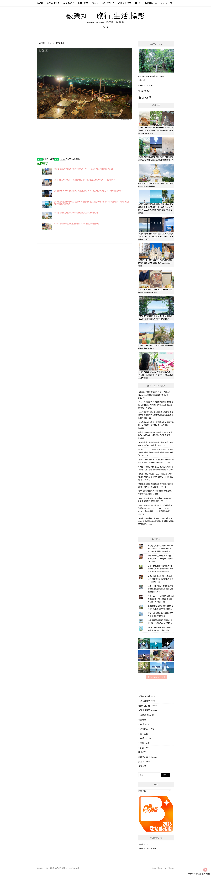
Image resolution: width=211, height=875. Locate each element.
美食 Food (68, 3)
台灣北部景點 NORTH (148, 710)
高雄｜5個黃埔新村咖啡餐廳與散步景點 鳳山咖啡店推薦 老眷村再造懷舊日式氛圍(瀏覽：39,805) (155, 435)
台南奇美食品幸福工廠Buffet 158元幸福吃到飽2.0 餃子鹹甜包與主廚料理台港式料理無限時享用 (160, 548)
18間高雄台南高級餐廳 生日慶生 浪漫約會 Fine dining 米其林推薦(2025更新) (160, 558)
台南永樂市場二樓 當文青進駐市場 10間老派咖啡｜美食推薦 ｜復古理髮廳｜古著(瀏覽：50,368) (156, 425)
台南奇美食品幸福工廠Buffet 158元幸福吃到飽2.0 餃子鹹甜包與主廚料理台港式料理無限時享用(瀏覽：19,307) (156, 521)
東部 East (144, 747)
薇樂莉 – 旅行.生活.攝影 (105, 16)
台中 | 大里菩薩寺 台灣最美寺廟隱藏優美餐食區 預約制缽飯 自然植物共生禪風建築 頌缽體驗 (160, 569)
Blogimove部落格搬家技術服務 (199, 874)
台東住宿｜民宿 (147, 729)
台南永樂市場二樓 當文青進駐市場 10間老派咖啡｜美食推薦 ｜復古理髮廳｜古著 (160, 579)
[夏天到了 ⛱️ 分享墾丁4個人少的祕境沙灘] (168, 667)
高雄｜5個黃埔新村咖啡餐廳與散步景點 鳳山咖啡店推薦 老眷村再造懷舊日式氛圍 (160, 589)
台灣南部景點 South (147, 696)
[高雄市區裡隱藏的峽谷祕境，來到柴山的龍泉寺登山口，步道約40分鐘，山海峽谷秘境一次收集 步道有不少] (144, 667)
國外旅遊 (142, 752)
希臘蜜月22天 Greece (147, 757)
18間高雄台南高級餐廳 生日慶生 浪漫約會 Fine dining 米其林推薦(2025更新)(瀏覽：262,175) (154, 395)
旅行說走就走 (53, 3)
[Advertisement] (84, 141)
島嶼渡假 (149, 3)
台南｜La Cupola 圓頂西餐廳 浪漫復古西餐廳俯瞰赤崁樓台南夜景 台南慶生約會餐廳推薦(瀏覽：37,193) (156, 452)
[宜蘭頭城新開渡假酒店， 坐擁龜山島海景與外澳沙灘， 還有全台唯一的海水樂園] (156, 643)
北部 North (145, 743)
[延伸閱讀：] (84, 83)
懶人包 (95, 3)
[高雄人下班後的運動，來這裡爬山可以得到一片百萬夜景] (168, 643)
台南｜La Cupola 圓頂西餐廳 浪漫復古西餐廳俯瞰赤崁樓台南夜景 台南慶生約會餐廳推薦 (161, 599)
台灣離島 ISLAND (146, 715)
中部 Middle (145, 738)
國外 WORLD (108, 3)
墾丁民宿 (144, 733)
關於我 (40, 3)
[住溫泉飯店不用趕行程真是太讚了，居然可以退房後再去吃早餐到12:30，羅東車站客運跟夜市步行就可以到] (144, 655)
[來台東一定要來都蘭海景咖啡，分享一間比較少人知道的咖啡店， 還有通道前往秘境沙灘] (156, 667)
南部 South (145, 724)
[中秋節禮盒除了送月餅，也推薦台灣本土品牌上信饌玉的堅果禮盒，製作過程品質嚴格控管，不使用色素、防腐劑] (156, 655)
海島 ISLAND (144, 761)
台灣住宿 (142, 719)
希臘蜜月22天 (124, 3)
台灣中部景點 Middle (147, 705)
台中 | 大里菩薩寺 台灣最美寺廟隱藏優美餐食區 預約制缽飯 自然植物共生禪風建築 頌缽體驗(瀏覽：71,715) (155, 405)
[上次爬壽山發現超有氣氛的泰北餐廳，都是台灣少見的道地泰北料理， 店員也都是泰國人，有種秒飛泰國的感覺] (168, 655)
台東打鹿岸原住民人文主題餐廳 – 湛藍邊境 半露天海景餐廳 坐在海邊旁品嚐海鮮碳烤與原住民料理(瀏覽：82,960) (155, 415)
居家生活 (142, 766)
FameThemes (169, 868)
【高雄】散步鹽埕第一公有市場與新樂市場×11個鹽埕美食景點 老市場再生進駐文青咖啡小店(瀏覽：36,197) (156, 477)
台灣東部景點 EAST (146, 701)
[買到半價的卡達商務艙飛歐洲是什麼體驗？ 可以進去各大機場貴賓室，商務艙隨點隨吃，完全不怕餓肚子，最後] (144, 643)
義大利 (138, 3)
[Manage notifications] (205, 870)
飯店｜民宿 (83, 3)
